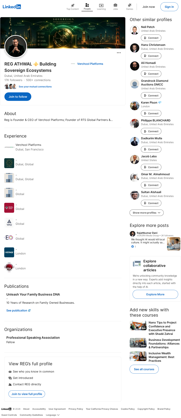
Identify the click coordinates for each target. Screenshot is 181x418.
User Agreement (57, 409)
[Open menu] (118, 52)
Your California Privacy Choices (102, 409)
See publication (16, 310)
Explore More (155, 294)
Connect (153, 37)
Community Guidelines (31, 415)
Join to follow (18, 96)
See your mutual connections (35, 86)
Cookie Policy (128, 409)
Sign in (169, 6)
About (26, 409)
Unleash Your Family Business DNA (33, 294)
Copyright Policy (146, 409)
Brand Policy (163, 409)
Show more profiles (145, 212)
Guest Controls (9, 415)
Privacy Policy (76, 409)
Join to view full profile (26, 394)
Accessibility (39, 409)
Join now (148, 6)
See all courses (144, 369)
